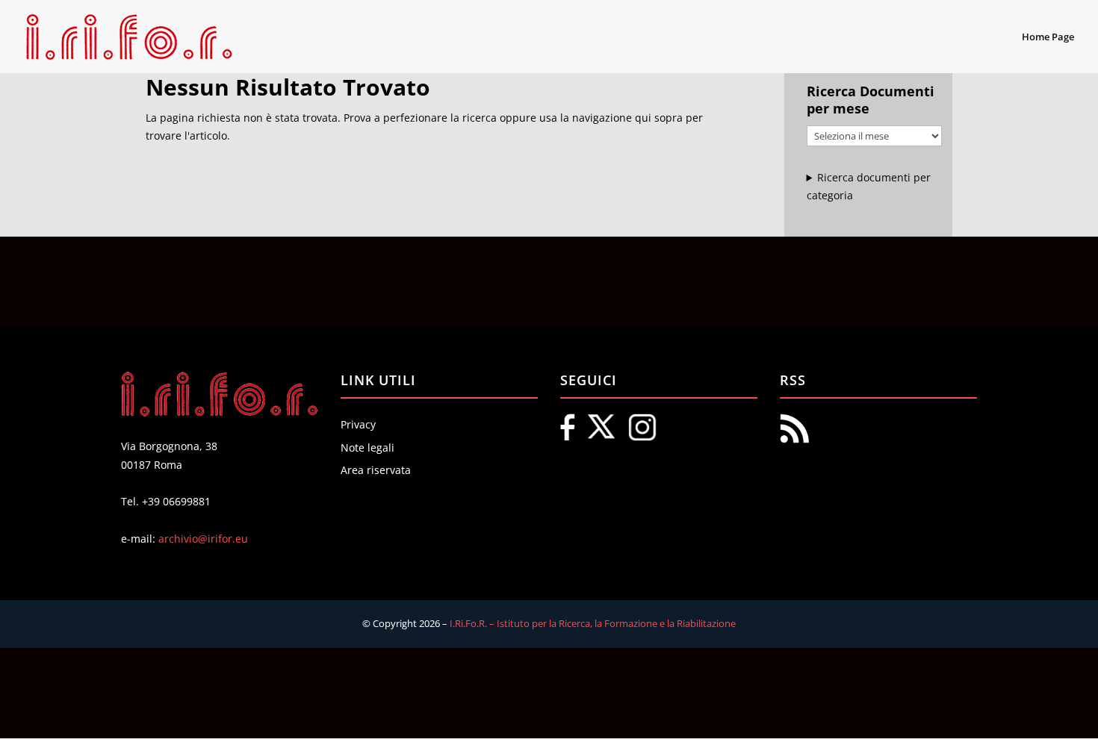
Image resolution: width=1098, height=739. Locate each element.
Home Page (1048, 37)
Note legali (367, 447)
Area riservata (376, 470)
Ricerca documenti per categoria (869, 186)
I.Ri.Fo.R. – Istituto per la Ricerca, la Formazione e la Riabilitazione (593, 623)
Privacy (358, 424)
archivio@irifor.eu (203, 538)
